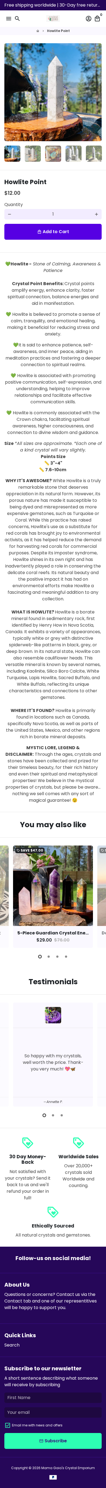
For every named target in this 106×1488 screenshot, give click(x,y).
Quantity (13, 204)
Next (96, 92)
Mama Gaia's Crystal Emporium (68, 1468)
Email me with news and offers (37, 1425)
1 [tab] (40, 956)
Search (12, 1345)
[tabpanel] (53, 897)
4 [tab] (66, 956)
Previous (9, 896)
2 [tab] (48, 956)
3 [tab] (57, 956)
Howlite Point (58, 30)
